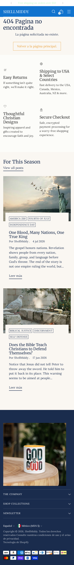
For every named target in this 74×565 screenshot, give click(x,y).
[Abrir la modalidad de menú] (69, 11)
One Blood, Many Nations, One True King (36, 234)
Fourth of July (39, 218)
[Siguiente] (63, 3)
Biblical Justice (20, 330)
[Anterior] (11, 3)
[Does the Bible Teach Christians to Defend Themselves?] (37, 310)
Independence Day (22, 224)
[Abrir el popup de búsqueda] (53, 11)
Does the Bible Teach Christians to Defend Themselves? (28, 348)
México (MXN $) (31, 525)
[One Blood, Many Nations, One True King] (37, 198)
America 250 (18, 218)
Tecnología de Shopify (16, 542)
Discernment (43, 330)
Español (7, 525)
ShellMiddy (31, 531)
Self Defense (18, 336)
